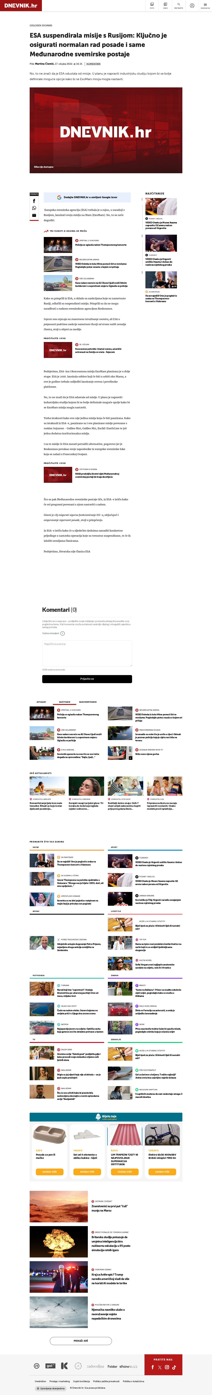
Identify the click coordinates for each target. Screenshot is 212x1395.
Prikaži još (81, 1341)
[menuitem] (192, 6)
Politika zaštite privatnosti (106, 1381)
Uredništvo (40, 1381)
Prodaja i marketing (60, 1381)
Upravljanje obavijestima (52, 1388)
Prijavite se (87, 678)
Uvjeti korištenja (81, 1381)
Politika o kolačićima (133, 1381)
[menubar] (192, 5)
